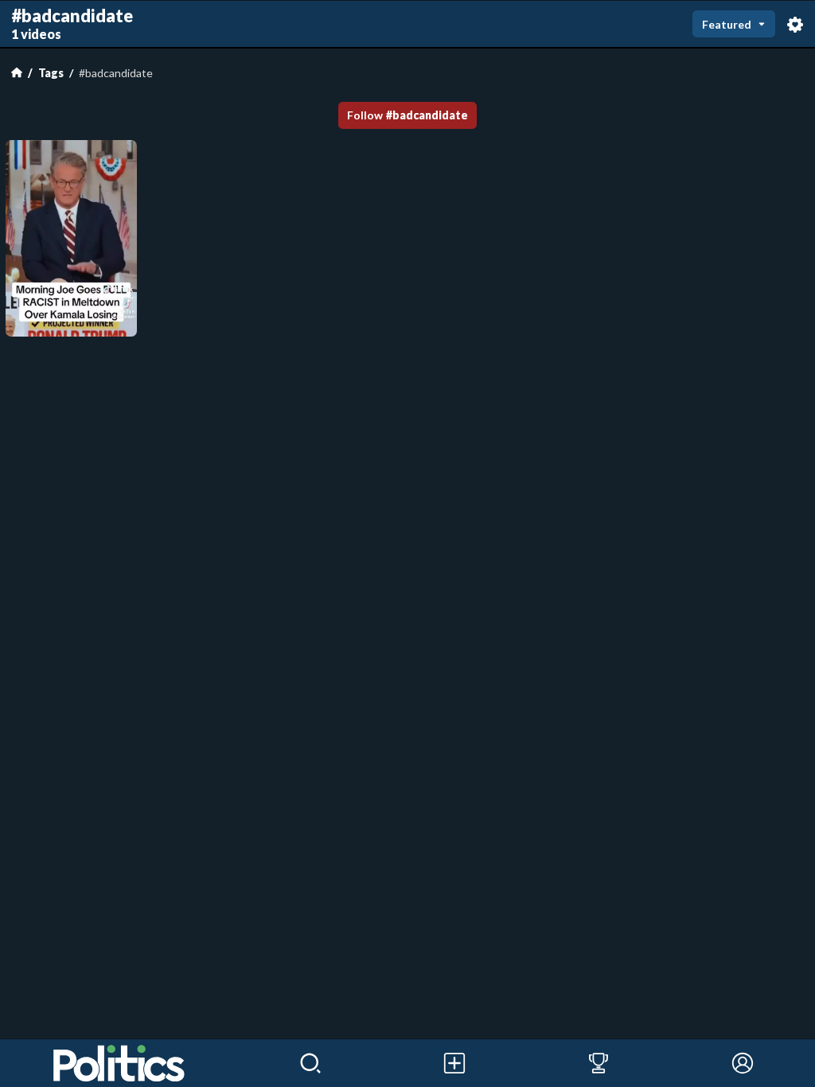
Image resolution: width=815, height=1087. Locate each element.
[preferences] (795, 23)
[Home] (16, 72)
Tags (51, 73)
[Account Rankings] (599, 1063)
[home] (119, 1063)
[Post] (455, 1063)
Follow (407, 115)
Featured (726, 24)
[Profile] (743, 1063)
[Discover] (311, 1063)
